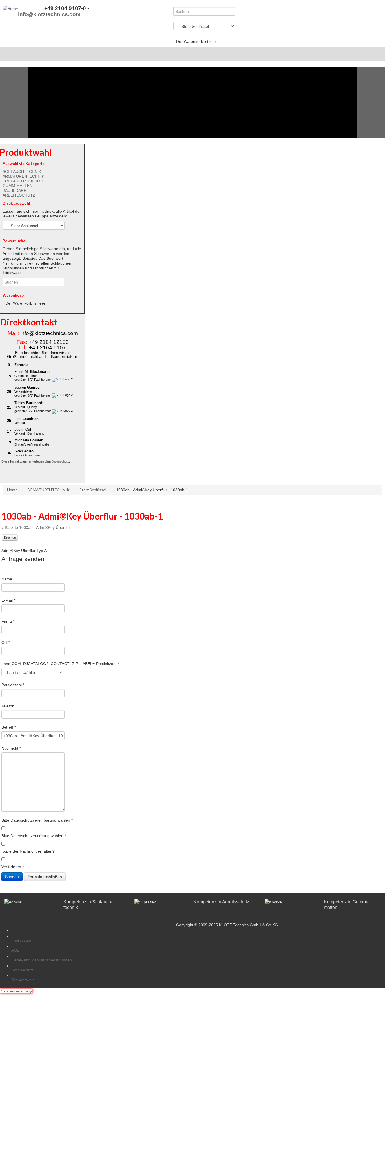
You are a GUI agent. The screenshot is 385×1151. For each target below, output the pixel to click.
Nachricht (11, 748)
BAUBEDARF (14, 190)
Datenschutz (60, 461)
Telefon (7, 706)
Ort (5, 642)
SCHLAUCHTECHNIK (22, 171)
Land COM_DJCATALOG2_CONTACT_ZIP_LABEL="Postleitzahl (60, 663)
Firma (7, 621)
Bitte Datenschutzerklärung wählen (33, 835)
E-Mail (8, 600)
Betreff (8, 727)
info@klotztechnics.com (49, 14)
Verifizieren (12, 866)
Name (8, 579)
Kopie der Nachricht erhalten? (28, 851)
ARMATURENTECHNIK (23, 176)
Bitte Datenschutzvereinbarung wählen (37, 820)
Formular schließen (44, 876)
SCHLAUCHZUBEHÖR (23, 181)
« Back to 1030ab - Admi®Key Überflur (35, 527)
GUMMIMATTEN (17, 185)
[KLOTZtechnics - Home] (10, 9)
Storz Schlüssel (92, 489)
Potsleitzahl (12, 685)
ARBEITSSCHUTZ (19, 195)
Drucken (10, 537)
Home (12, 489)
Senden (12, 876)
